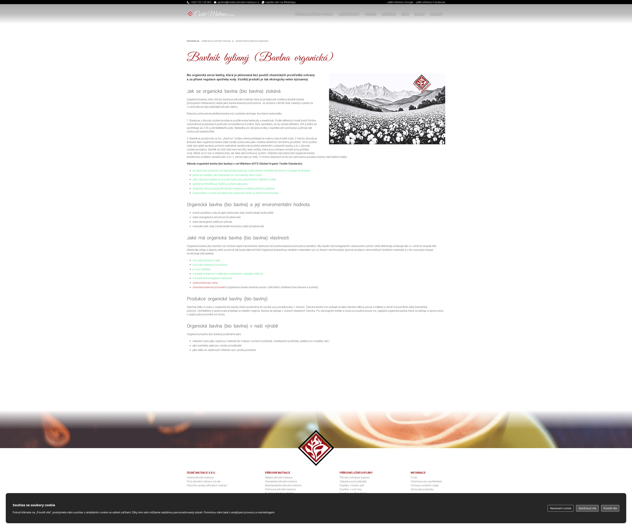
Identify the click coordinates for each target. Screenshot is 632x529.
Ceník (405, 14)
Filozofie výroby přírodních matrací (207, 485)
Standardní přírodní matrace (281, 481)
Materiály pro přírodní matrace (216, 41)
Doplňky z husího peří (352, 485)
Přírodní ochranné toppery (355, 477)
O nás (414, 477)
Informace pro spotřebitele (426, 481)
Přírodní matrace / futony (314, 14)
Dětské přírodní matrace (279, 477)
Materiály (389, 14)
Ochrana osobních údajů (425, 485)
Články (420, 14)
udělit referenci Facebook (430, 2)
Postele (370, 14)
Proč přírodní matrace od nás (204, 481)
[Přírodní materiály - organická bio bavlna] (387, 143)
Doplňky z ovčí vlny (351, 489)
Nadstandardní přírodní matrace (283, 485)
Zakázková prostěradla (353, 481)
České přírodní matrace (200, 477)
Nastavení (560, 508)
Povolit (610, 508)
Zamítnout (587, 508)
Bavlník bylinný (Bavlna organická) (252, 41)
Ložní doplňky (349, 14)
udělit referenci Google (400, 2)
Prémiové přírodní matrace (280, 489)
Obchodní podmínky (422, 489)
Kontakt (436, 14)
